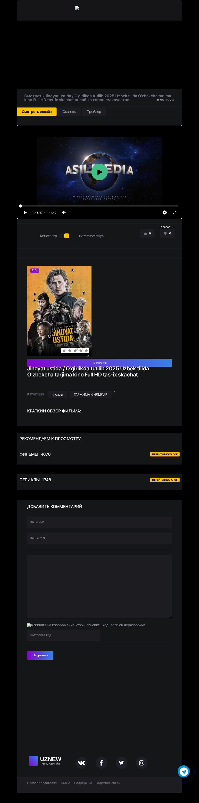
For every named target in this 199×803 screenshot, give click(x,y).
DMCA (65, 783)
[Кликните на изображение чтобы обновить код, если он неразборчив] (86, 625)
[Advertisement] (99, 55)
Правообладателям (42, 783)
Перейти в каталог (165, 454)
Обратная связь (108, 783)
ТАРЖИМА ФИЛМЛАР (90, 394)
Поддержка (83, 783)
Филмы (57, 394)
